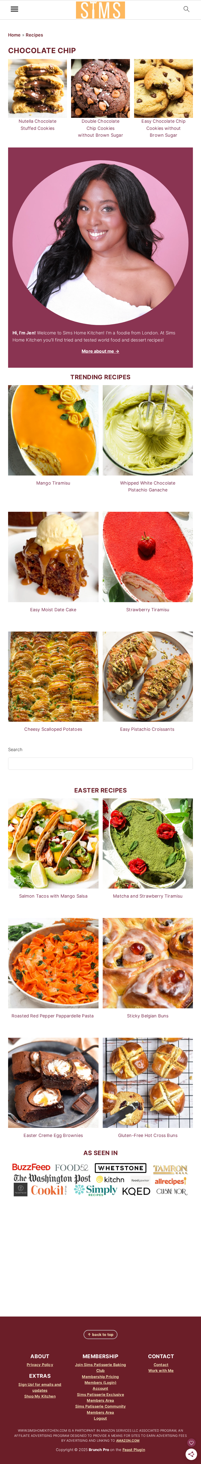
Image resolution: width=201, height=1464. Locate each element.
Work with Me (161, 1370)
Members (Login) (100, 1382)
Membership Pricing (100, 1376)
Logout (100, 1418)
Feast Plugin (134, 1449)
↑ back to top (100, 1334)
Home (14, 34)
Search (15, 749)
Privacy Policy (40, 1364)
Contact (161, 1364)
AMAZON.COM (128, 1440)
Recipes (34, 34)
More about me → (100, 351)
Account (100, 1388)
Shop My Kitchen (40, 1396)
